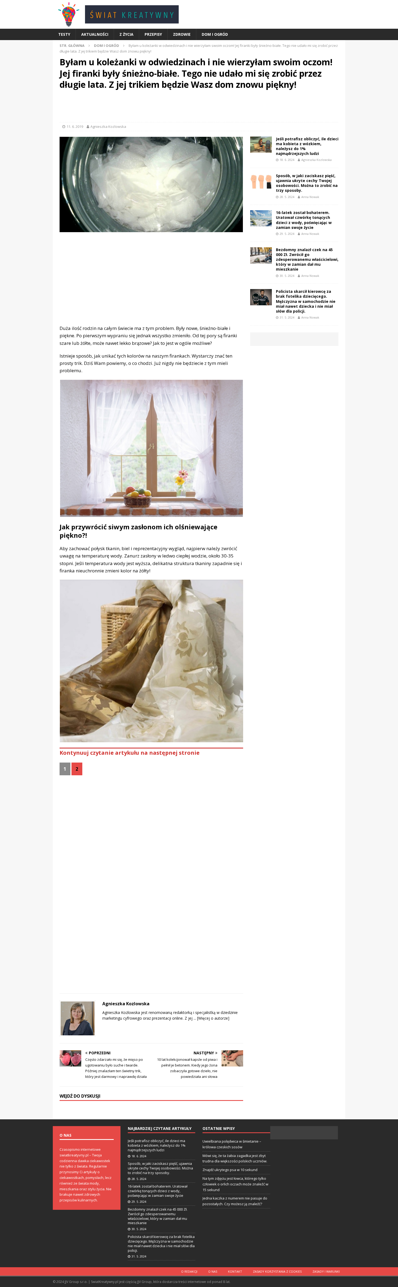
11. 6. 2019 (75, 126)
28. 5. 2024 (287, 197)
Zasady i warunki (326, 1271)
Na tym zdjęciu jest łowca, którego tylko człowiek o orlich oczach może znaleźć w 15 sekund (235, 1184)
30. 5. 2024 (287, 276)
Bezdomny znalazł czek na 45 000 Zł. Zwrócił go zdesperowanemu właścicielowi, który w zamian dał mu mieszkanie (307, 259)
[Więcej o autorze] (212, 1018)
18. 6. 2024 (287, 160)
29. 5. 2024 (287, 234)
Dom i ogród (215, 34)
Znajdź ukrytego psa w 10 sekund (230, 1169)
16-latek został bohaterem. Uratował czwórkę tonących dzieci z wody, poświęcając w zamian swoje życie (304, 220)
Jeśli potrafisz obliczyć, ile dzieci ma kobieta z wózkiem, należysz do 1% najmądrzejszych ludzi (307, 146)
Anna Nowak (310, 197)
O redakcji (189, 1271)
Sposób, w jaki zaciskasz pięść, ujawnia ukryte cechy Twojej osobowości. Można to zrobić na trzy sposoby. (307, 183)
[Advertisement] (199, 107)
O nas (212, 1271)
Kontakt (235, 1271)
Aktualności (94, 34)
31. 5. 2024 (287, 317)
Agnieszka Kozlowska (108, 126)
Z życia (126, 34)
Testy (64, 34)
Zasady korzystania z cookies (277, 1271)
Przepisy (153, 34)
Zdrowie (182, 34)
